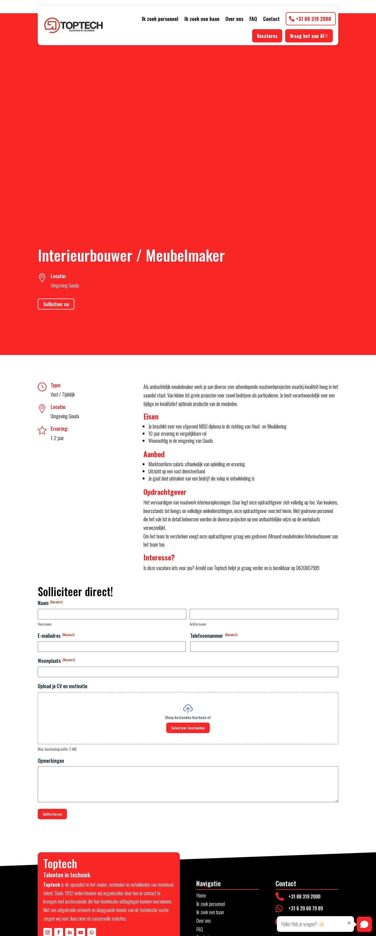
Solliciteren (52, 814)
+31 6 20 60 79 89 (305, 908)
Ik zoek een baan (201, 18)
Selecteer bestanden (188, 728)
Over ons (234, 18)
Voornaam (44, 624)
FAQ (253, 18)
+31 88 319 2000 (313, 18)
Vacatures (267, 35)
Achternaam (198, 624)
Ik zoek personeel (160, 18)
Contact (271, 18)
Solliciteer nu (56, 304)
